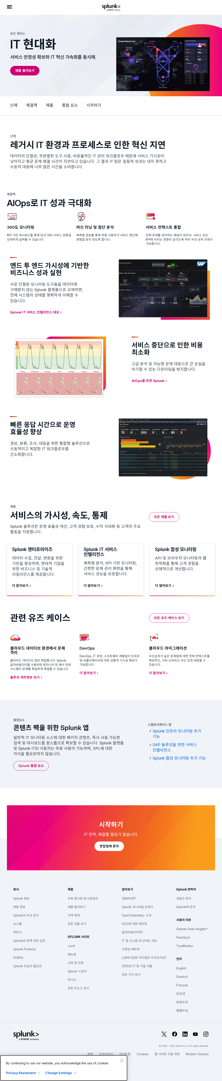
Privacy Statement (21, 1073)
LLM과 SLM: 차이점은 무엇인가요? (144, 957)
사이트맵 (125, 1054)
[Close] (122, 1060)
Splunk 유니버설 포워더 (137, 907)
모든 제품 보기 (77, 924)
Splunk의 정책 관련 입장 (29, 940)
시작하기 (94, 105)
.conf (71, 946)
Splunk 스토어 (77, 971)
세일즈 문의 (183, 898)
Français (182, 985)
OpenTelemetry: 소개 (136, 915)
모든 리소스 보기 (78, 988)
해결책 (31, 105)
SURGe (18, 957)
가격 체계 (74, 915)
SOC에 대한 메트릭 (134, 924)
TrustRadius (184, 946)
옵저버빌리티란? (132, 932)
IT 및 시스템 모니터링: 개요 (139, 940)
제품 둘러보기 (76, 907)
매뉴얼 (72, 954)
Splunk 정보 (21, 898)
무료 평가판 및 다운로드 (83, 898)
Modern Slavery (197, 1054)
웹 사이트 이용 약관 (167, 1054)
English (181, 968)
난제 (14, 105)
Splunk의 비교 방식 (26, 915)
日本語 (180, 993)
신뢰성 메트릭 (131, 949)
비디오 (72, 980)
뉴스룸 (17, 924)
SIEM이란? (129, 898)
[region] (63, 1068)
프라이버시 (106, 1054)
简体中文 (182, 1002)
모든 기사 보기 (131, 974)
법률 (90, 1054)
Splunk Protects (24, 949)
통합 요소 (70, 105)
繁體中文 (182, 1010)
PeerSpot (183, 937)
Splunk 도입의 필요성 (27, 966)
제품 (49, 105)
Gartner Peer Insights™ (192, 929)
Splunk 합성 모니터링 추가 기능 (179, 758)
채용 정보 (19, 907)
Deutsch (182, 976)
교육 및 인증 (75, 963)
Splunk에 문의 (185, 907)
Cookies (143, 1054)
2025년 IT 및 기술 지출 (137, 966)
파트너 (17, 932)
